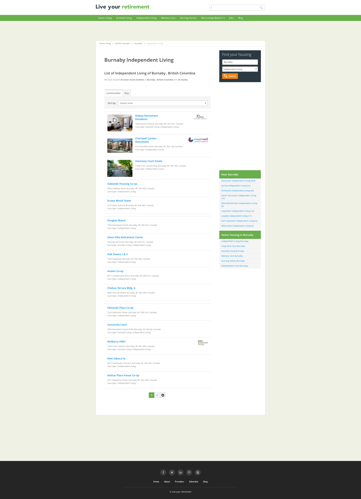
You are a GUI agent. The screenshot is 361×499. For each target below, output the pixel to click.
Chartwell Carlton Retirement (145, 140)
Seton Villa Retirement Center (125, 237)
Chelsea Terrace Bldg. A (121, 288)
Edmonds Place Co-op (120, 307)
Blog (240, 17)
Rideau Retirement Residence (146, 117)
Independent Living (146, 17)
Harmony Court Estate (148, 161)
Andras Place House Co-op (123, 375)
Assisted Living (124, 17)
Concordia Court (117, 324)
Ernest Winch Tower (119, 200)
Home (156, 482)
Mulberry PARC (116, 341)
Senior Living (105, 17)
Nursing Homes (188, 17)
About (167, 482)
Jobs (231, 17)
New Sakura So (116, 358)
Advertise (193, 482)
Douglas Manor (116, 220)
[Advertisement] (180, 31)
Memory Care (168, 17)
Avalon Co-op (115, 271)
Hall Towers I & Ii (117, 254)
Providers (179, 482)
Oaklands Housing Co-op (122, 183)
